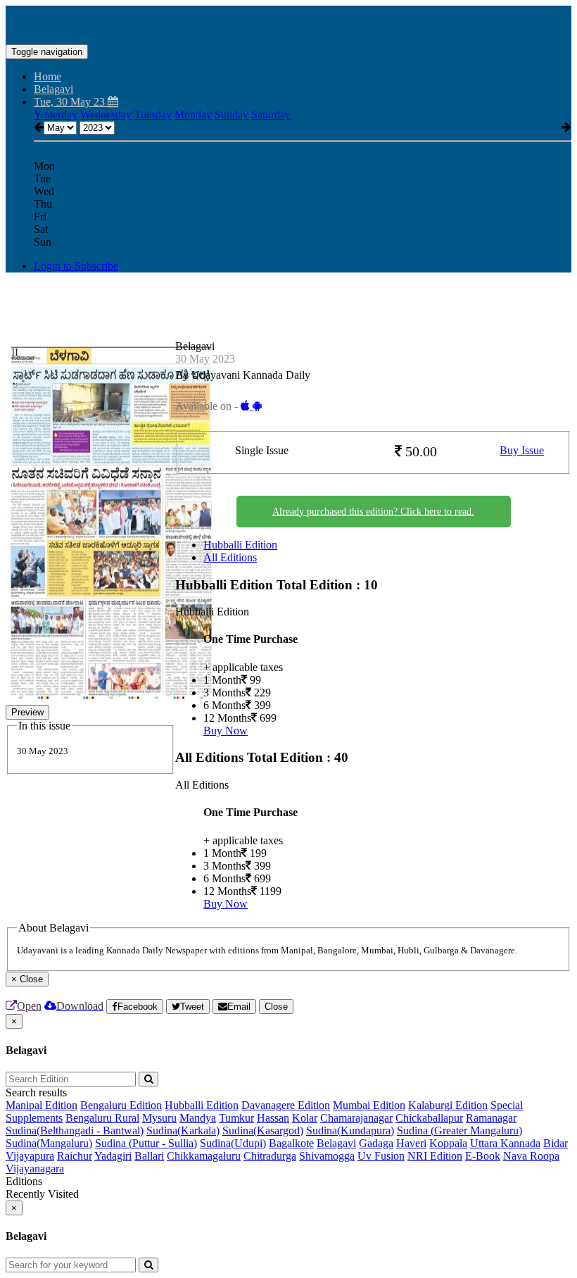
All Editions (230, 557)
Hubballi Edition (240, 545)
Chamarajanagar (356, 1118)
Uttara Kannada (505, 1143)
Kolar (304, 1118)
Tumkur (236, 1118)
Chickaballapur (429, 1118)
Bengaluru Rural (102, 1118)
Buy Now (225, 731)
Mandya (197, 1118)
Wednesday (106, 114)
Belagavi (336, 1143)
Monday (193, 114)
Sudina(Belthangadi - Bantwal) (75, 1130)
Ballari (149, 1156)
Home (47, 76)
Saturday (271, 114)
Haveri (411, 1143)
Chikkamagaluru (204, 1156)
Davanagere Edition (285, 1105)
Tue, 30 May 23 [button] (71, 102)
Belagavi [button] (53, 89)
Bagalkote (291, 1143)
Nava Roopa (531, 1156)
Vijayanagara (35, 1168)
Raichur (74, 1156)
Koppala (448, 1143)
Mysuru (159, 1118)
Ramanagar (491, 1118)
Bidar (555, 1143)
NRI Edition (434, 1156)
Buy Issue (522, 450)
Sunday (231, 114)
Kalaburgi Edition (448, 1105)
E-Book (482, 1156)
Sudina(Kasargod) (262, 1130)
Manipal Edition (41, 1105)
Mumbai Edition (369, 1105)
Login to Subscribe (76, 266)
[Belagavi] (288, 23)
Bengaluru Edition (121, 1105)
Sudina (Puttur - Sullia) (146, 1143)
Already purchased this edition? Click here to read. (373, 511)
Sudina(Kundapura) (350, 1130)
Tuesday (153, 114)
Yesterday (55, 114)
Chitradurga (269, 1156)
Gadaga (376, 1143)
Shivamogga (327, 1156)
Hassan (273, 1118)
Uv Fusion (381, 1156)
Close (276, 1006)
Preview (27, 712)
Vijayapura (30, 1156)
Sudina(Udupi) (233, 1143)
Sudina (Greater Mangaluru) (459, 1130)
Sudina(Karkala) (183, 1130)
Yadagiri (113, 1156)
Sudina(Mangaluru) (49, 1143)
